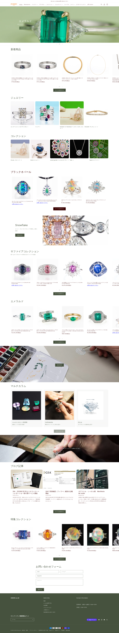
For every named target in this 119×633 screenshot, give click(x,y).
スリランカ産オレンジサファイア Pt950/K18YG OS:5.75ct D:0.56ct (46, 548)
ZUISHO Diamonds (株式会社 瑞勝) (21, 630)
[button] (34, 4)
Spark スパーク (94, 160)
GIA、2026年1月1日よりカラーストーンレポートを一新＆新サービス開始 (26, 492)
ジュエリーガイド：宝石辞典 (19, 422)
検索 (44, 601)
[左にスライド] (56, 86)
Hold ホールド (34, 160)
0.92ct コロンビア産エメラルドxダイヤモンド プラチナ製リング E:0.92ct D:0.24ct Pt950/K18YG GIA (22, 330)
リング (37, 126)
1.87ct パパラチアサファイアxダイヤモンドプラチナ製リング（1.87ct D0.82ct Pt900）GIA (47, 283)
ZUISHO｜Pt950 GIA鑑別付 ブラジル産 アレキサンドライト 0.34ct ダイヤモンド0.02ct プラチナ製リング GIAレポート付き (22, 79)
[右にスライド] (62, 86)
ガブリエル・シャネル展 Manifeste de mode (91, 492)
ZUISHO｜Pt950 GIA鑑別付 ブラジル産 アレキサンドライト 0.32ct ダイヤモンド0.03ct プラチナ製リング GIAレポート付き (47, 79)
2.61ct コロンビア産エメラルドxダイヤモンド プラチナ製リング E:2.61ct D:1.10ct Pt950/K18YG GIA (47, 330)
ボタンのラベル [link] (59, 431)
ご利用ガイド (46, 609)
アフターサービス (47, 607)
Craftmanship (49, 422)
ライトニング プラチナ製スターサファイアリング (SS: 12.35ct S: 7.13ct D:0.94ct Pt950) (97, 283)
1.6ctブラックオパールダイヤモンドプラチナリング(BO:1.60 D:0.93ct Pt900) (96, 201)
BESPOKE (59, 365)
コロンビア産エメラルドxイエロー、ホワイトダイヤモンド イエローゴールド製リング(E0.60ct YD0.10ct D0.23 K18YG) (72, 330)
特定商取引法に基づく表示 (49, 612)
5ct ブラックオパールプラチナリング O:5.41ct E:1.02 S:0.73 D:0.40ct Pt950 (22, 202)
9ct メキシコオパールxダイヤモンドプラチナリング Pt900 (72, 548)
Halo (71, 160)
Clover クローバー (15, 160)
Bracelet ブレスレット (91, 126)
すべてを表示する (59, 90)
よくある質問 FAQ (48, 603)
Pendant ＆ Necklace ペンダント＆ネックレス (71, 127)
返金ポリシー (51, 630)
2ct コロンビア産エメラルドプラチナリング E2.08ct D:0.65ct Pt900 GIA (97, 330)
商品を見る (19, 235)
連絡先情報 (68, 630)
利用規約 (63, 630)
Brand (59, 452)
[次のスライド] (62, 44)
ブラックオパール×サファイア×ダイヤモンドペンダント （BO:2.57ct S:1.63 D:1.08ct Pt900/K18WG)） (47, 201)
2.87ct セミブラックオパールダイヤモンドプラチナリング (71, 201)
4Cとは (80, 422)
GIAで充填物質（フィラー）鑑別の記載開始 (59, 492)
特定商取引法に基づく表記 (43, 630)
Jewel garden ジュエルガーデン (58, 160)
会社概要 (45, 605)
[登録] (32, 619)
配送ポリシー (57, 630)
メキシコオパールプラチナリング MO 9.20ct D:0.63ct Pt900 (97, 548)
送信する (40, 589)
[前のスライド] (56, 44)
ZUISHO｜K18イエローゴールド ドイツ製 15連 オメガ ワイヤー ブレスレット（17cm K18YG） (72, 79)
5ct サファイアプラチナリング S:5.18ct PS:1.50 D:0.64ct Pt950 (21, 283)
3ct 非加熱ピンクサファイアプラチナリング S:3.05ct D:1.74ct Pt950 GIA (72, 283)
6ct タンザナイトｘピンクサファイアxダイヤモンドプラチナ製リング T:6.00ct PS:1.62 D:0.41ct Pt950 (22, 548)
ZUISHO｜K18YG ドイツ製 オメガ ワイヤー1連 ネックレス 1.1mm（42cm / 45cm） (97, 79)
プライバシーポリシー (33, 630)
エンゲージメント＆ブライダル (19, 126)
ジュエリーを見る (25, 28)
